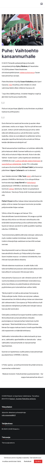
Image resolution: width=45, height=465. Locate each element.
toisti (29, 176)
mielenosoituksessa (27, 72)
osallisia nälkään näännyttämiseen (28, 161)
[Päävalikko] (41, 3)
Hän (10, 85)
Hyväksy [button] (38, 461)
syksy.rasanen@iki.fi (9, 415)
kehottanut (31, 182)
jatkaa (11, 189)
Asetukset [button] (27, 461)
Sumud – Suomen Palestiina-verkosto (23, 399)
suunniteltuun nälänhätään (11, 164)
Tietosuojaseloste (8, 443)
